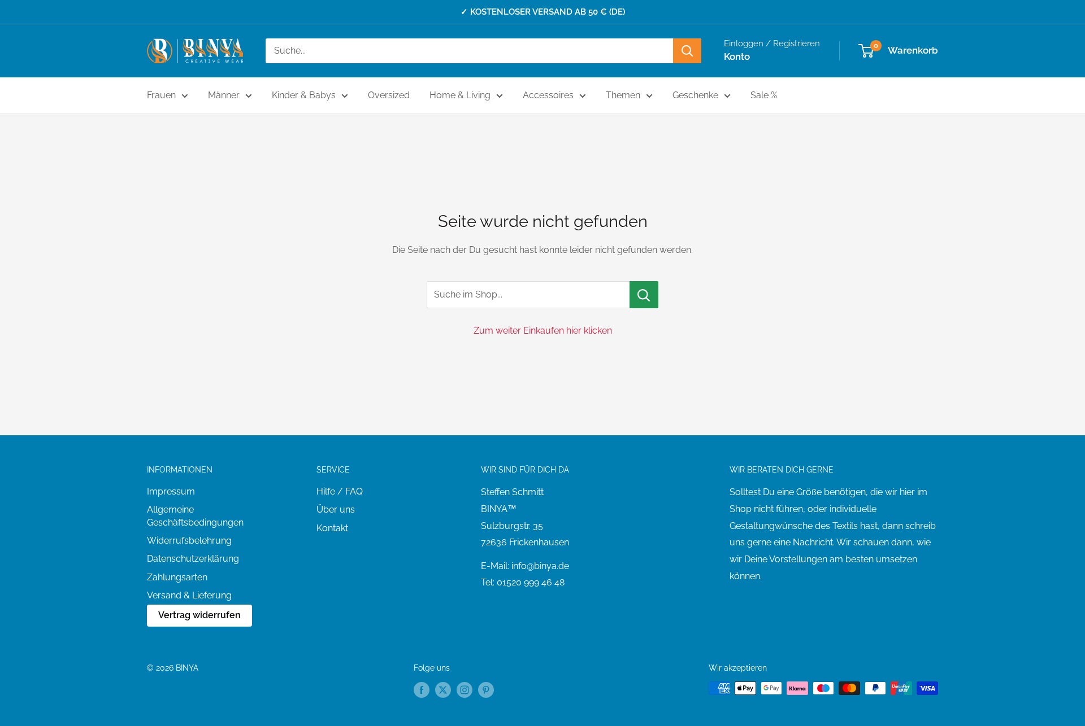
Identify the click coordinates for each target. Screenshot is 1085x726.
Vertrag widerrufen (199, 615)
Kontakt (332, 528)
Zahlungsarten (177, 577)
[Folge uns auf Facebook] (421, 689)
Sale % (763, 95)
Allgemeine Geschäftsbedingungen (195, 515)
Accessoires (548, 95)
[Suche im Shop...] (644, 294)
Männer (224, 95)
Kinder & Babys (304, 95)
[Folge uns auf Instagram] (464, 689)
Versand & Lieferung (189, 595)
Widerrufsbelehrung (189, 540)
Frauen (161, 95)
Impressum (171, 491)
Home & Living (460, 95)
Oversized (389, 95)
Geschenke (695, 95)
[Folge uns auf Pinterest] (486, 689)
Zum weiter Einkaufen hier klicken (543, 330)
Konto (737, 56)
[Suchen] (687, 50)
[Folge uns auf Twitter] (443, 689)
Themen (623, 95)
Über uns (335, 509)
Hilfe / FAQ (339, 491)
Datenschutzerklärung (193, 558)
